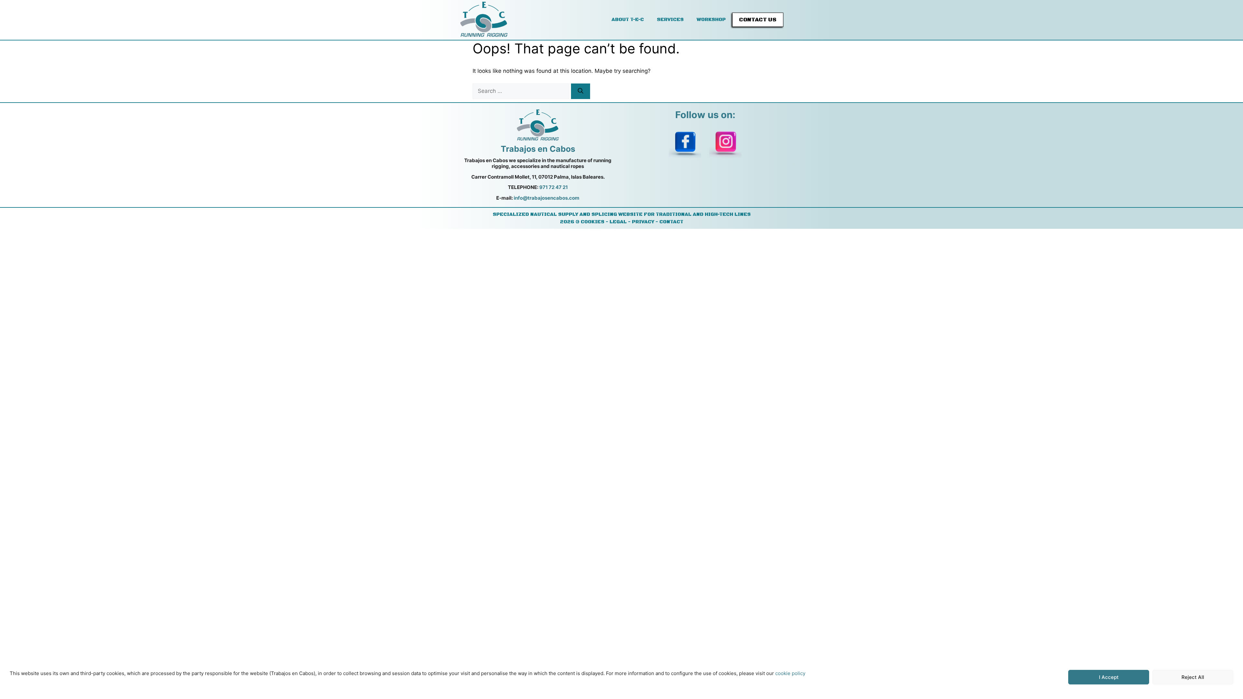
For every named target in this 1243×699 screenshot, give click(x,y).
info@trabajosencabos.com (546, 198)
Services (670, 20)
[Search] (580, 91)
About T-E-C (627, 20)
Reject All (1192, 677)
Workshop (711, 20)
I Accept (1109, 677)
